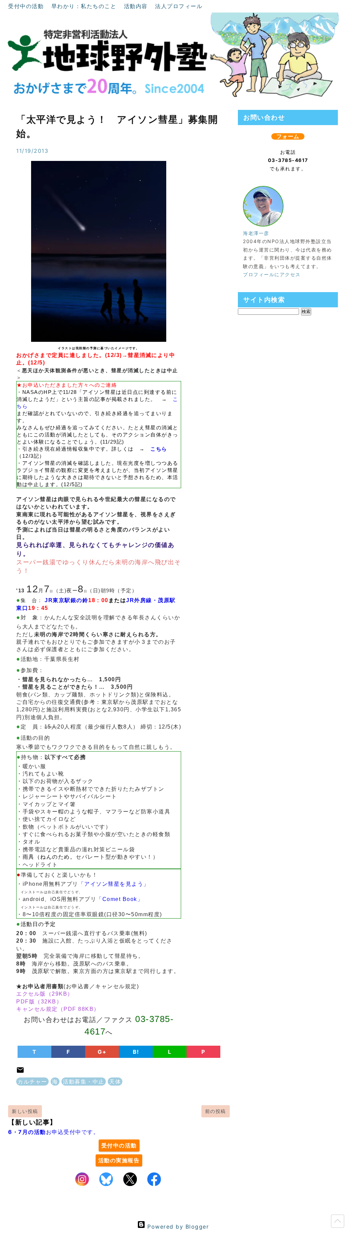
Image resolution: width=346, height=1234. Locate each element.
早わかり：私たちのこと (85, 6)
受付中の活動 (27, 6)
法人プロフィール (178, 6)
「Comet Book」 (119, 899)
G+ (102, 1051)
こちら (158, 449)
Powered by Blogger (177, 1226)
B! (136, 1051)
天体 (115, 1081)
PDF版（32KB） (39, 1001)
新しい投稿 (25, 1111)
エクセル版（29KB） (44, 994)
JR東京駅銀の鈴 (66, 600)
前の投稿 (215, 1111)
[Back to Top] (337, 1222)
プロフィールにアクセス (272, 274)
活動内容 (137, 6)
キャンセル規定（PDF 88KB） (58, 1009)
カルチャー (32, 1081)
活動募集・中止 (83, 1081)
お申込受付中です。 (53, 1132)
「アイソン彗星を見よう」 (113, 884)
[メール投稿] (20, 1072)
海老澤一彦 (256, 233)
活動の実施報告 (119, 1160)
